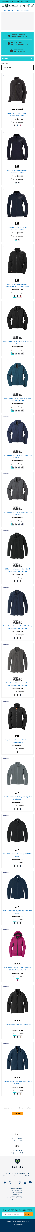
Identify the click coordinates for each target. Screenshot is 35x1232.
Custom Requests (16, 1188)
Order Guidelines (16, 1192)
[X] (10, 1182)
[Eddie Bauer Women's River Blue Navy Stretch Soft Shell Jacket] (17, 602)
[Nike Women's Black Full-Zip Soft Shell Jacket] (17, 830)
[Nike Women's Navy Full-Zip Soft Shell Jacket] (17, 887)
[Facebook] (5, 1182)
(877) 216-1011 (17, 1138)
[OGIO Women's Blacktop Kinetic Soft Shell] (17, 1001)
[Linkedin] (15, 1182)
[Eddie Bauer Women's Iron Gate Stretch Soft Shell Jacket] (17, 659)
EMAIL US (17, 1150)
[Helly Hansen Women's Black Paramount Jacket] (17, 147)
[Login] (24, 6)
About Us (16, 1194)
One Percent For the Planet (16, 1198)
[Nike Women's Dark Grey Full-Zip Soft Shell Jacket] (17, 773)
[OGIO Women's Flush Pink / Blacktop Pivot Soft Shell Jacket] (17, 944)
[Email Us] (17, 1146)
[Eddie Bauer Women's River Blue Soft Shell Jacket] (17, 431)
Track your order (16, 1190)
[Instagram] (25, 1182)
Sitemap (24, 1227)
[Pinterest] (20, 1182)
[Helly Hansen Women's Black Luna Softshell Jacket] (17, 716)
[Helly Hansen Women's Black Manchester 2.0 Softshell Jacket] (17, 260)
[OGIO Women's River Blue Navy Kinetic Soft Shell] (17, 1058)
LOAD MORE (17, 1113)
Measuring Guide (16, 1196)
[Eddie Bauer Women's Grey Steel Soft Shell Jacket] (17, 488)
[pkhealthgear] (17, 1163)
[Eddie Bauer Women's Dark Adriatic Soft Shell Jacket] (17, 374)
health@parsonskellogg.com (17, 1153)
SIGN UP (28, 1214)
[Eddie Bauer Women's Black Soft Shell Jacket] (17, 317)
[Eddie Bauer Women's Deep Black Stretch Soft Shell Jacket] (17, 545)
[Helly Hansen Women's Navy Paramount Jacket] (17, 203)
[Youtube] (30, 1182)
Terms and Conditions (14, 1227)
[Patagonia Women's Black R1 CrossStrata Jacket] (17, 90)
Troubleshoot (16, 1200)
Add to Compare (18, 122)
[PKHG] (11, 6)
